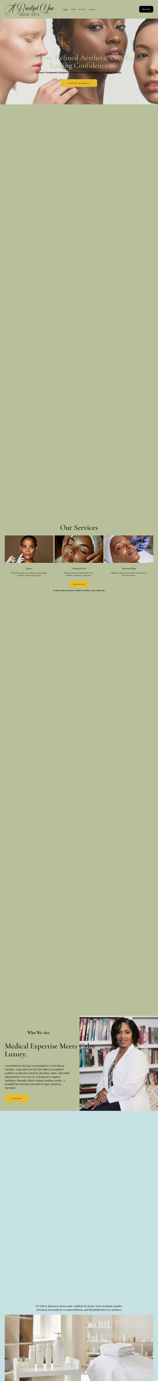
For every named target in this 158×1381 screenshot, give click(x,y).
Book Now (146, 9)
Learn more (17, 1098)
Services (82, 9)
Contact (92, 9)
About (73, 9)
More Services (79, 584)
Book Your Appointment (79, 83)
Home (65, 9)
